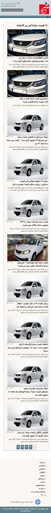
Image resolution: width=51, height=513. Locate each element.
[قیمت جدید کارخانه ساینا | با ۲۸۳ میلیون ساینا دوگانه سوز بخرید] (27, 206)
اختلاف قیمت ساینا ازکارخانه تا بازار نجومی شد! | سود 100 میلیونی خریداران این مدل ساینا (28, 347)
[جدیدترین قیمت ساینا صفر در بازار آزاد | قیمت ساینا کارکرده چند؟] (27, 83)
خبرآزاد (26, 509)
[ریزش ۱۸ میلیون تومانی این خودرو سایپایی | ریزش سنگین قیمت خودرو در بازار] (27, 166)
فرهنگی (42, 472)
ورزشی (42, 475)
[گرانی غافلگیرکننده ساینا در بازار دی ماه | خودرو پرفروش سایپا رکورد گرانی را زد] (27, 42)
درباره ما (42, 488)
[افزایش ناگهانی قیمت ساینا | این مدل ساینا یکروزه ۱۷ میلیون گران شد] (27, 417)
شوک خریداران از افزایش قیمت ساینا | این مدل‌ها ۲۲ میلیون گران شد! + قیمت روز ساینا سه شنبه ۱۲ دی (27, 140)
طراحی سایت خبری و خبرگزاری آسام (22, 502)
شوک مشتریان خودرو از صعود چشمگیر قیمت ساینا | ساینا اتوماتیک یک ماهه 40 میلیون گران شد (28, 391)
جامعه (43, 482)
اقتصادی (42, 466)
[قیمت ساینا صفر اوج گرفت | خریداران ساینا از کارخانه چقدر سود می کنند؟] (27, 247)
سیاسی (42, 462)
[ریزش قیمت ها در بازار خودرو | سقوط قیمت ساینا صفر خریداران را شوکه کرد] (27, 288)
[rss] (14, 6)
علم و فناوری (40, 485)
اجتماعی (42, 469)
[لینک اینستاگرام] (42, 495)
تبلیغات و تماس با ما (38, 492)
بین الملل (41, 479)
